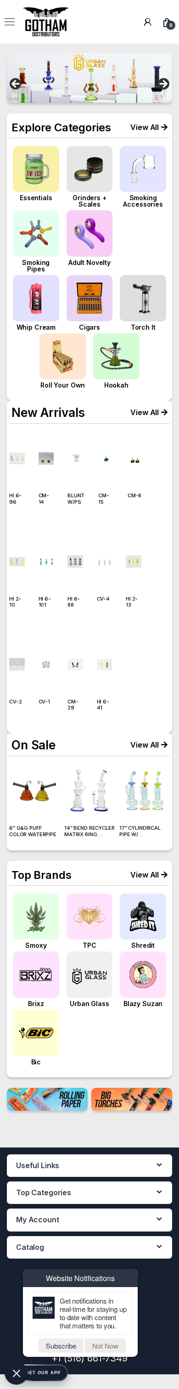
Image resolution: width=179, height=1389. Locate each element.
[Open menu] (9, 22)
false (16, 84)
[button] (149, 127)
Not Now (105, 1345)
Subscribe (61, 1345)
